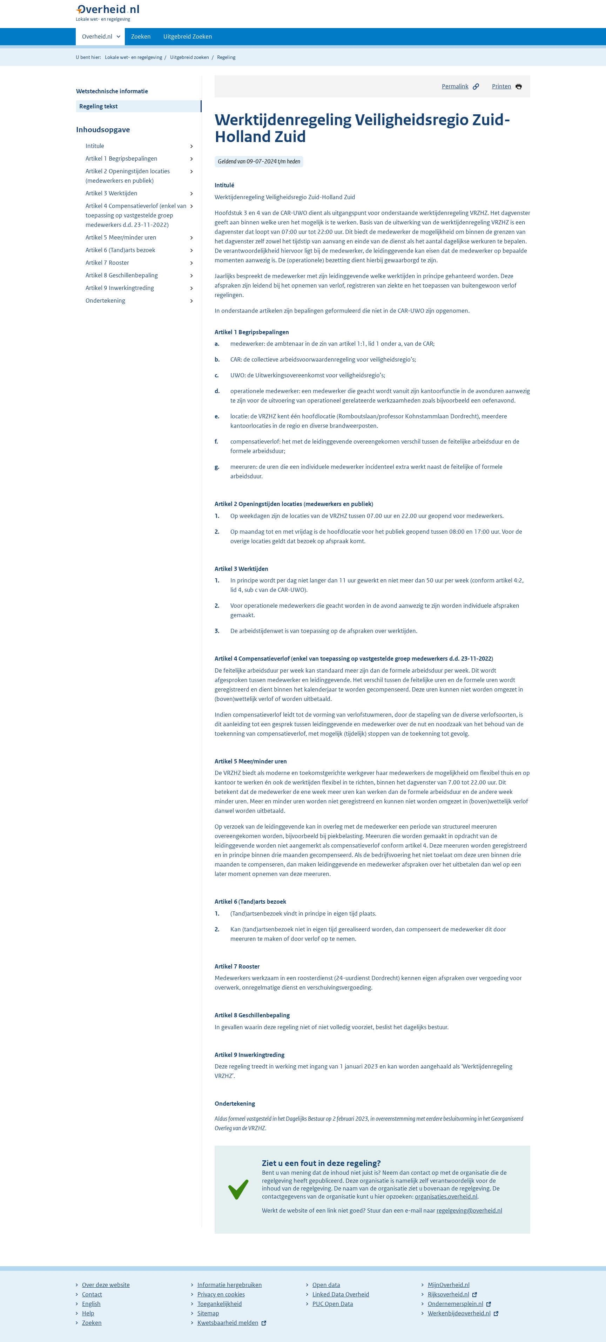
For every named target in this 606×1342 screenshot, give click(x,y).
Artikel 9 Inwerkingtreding (120, 288)
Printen (501, 86)
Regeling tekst (98, 106)
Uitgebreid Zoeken (187, 36)
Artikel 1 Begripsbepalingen (121, 158)
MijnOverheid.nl (449, 1285)
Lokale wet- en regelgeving (133, 57)
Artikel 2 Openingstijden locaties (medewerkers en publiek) (128, 175)
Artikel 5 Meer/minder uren (121, 237)
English (91, 1304)
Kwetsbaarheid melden (227, 1323)
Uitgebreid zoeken (189, 57)
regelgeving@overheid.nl (469, 1210)
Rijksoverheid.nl (448, 1294)
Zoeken (141, 36)
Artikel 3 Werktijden (111, 193)
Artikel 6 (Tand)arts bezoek (120, 250)
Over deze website (106, 1285)
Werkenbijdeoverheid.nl (459, 1313)
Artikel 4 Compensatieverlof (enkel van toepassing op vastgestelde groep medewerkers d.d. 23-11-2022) (136, 215)
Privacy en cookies (221, 1294)
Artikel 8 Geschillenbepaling (122, 275)
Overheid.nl (97, 39)
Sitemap (208, 1313)
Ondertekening (105, 300)
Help (88, 1313)
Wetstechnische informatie (112, 91)
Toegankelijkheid (219, 1304)
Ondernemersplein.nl (455, 1304)
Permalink (455, 86)
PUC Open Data (332, 1304)
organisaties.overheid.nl (446, 1196)
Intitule (95, 146)
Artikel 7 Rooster (107, 263)
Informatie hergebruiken (229, 1285)
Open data (326, 1285)
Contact (92, 1294)
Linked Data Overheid (340, 1294)
